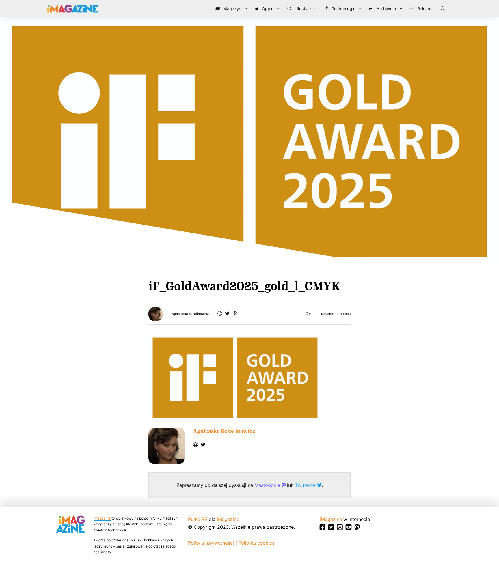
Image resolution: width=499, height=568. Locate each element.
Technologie (343, 8)
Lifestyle (302, 8)
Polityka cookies (256, 543)
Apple (267, 8)
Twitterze (306, 485)
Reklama (425, 8)
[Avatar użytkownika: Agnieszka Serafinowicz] (166, 446)
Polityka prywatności (211, 543)
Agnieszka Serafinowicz (190, 314)
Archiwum (385, 8)
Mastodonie (268, 485)
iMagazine (102, 518)
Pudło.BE (197, 519)
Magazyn (231, 8)
